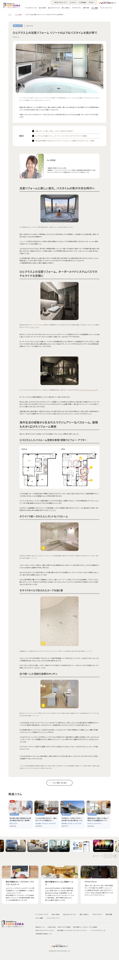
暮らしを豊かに (66, 8)
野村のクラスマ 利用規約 (64, 927)
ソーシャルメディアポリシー (97, 930)
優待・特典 (86, 8)
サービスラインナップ (31, 8)
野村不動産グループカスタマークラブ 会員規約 (85, 927)
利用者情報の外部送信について (44, 933)
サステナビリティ (76, 8)
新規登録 (83, 2)
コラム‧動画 (18, 14)
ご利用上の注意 (51, 927)
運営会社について (40, 927)
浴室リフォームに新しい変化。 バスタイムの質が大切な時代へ (54, 131)
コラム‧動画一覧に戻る (59, 783)
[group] (15, 846)
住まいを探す (42, 8)
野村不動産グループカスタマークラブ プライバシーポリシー (72, 930)
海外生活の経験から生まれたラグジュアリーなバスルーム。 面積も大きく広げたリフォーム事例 (64, 141)
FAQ (92, 2)
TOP (9, 14)
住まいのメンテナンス (54, 8)
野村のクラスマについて (60, 2)
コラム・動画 (94, 8)
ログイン (74, 2)
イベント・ (106, 8)
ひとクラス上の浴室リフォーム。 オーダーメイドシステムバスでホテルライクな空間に (61, 136)
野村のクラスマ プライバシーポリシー (45, 930)
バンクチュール (46, 100)
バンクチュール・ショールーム (88, 390)
